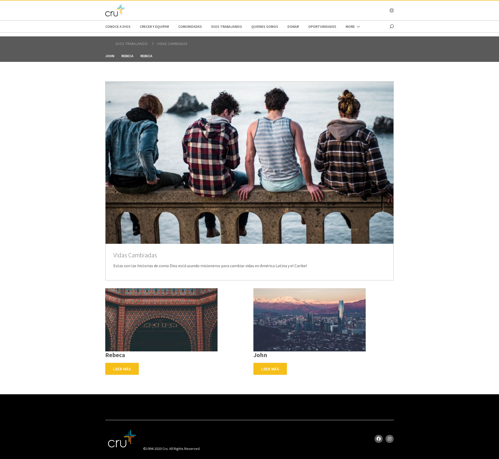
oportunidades (322, 26)
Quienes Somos (264, 26)
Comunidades (190, 26)
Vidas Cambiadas (172, 43)
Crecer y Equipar (154, 26)
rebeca (127, 56)
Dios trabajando (226, 26)
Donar (293, 26)
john (109, 56)
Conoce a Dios (117, 26)
